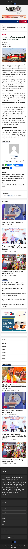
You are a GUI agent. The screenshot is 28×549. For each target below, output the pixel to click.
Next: (13, 185)
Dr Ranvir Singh (6, 390)
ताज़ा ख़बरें (4, 352)
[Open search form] (17, 21)
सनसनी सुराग (5, 42)
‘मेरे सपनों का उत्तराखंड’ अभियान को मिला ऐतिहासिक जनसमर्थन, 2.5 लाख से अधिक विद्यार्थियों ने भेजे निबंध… (14, 248)
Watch (24, 21)
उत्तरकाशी (4, 343)
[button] (2, 21)
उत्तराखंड (4, 34)
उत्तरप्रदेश (4, 346)
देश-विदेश (3, 355)
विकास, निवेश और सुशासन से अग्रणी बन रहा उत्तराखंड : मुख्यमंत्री (12, 223)
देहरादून (3, 358)
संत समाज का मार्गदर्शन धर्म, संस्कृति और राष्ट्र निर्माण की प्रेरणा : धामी (12, 272)
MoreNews (21, 546)
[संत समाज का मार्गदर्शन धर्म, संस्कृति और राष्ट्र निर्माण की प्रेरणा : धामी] (14, 262)
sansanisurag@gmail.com (8, 537)
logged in (10, 195)
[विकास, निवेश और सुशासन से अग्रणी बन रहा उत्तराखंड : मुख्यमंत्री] (14, 212)
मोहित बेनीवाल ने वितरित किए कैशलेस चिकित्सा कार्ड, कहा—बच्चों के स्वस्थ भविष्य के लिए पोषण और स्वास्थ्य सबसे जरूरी (13, 283)
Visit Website (9, 161)
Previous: (13, 176)
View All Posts (19, 161)
